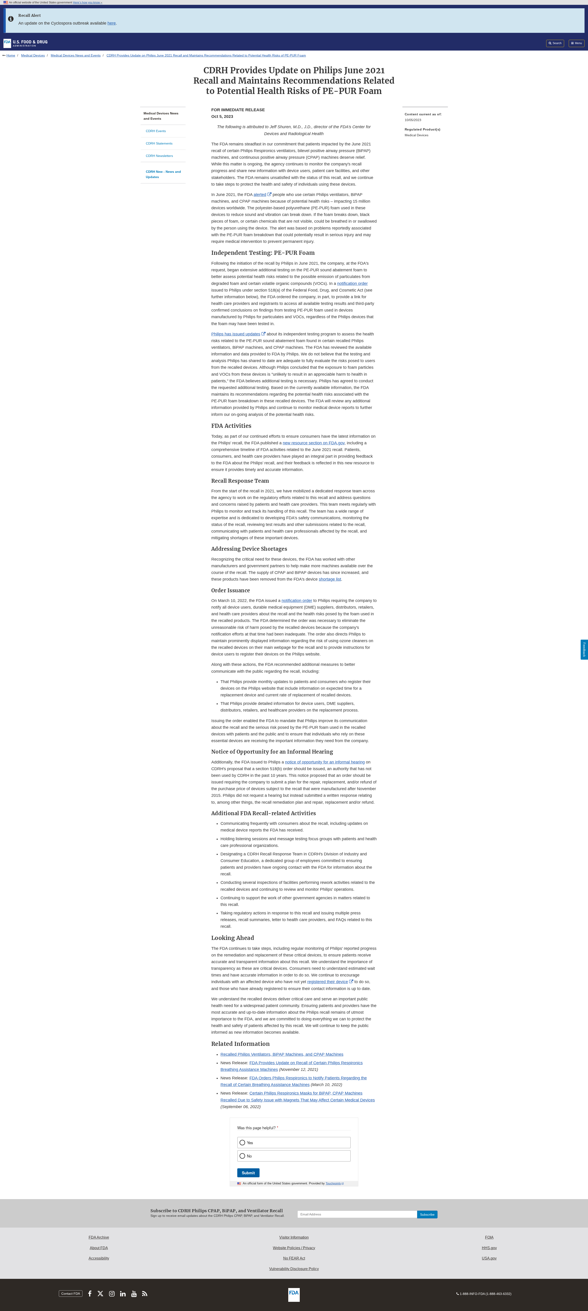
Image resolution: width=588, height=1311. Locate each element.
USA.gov (489, 1258)
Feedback (584, 649)
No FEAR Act (294, 1258)
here (111, 23)
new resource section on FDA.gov (314, 443)
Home (10, 55)
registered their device (327, 981)
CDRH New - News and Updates (163, 174)
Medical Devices (33, 55)
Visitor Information (294, 1237)
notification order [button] (352, 283)
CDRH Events (156, 131)
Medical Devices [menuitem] (416, 135)
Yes (250, 1142)
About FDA (99, 1248)
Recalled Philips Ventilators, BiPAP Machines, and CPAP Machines (281, 1054)
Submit (248, 1172)
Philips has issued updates (235, 334)
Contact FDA (70, 1293)
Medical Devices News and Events (76, 55)
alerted (260, 194)
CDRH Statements (159, 143)
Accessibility (99, 1258)
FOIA (489, 1237)
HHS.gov (489, 1248)
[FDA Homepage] (25, 43)
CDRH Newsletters (159, 156)
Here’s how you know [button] (87, 2)
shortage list (330, 579)
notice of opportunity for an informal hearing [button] (325, 762)
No (249, 1156)
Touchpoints (333, 1183)
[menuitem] (425, 118)
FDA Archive (99, 1237)
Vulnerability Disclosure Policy (294, 1269)
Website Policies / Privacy (294, 1248)
